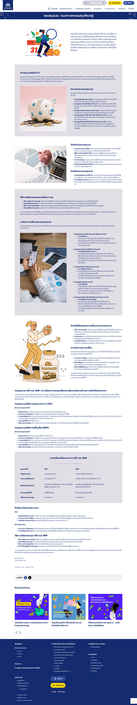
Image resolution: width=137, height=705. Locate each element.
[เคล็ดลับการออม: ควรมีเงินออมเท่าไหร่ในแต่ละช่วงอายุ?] (32, 595)
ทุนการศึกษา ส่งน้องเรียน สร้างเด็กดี (64, 652)
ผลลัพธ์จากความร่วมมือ (97, 644)
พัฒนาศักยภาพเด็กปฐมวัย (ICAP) (63, 647)
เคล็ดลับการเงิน (30, 567)
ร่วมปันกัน (94, 671)
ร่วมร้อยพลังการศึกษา (97, 665)
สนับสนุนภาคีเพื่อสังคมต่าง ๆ (62, 671)
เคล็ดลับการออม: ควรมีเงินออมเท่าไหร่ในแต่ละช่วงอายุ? (31, 624)
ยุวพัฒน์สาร (20, 680)
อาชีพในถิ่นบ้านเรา (22, 686)
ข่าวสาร (19, 656)
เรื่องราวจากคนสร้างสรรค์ (24, 700)
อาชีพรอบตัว (23, 689)
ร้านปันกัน (57, 668)
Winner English (58, 663)
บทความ (19, 654)
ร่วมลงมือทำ (93, 654)
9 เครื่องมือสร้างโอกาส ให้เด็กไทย (63, 644)
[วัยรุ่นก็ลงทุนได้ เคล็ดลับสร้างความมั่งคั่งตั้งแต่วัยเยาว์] (69, 595)
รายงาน (19, 651)
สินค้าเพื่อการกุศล (96, 663)
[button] (16, 632)
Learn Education (59, 660)
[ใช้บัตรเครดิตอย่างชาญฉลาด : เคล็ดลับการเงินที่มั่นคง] (105, 595)
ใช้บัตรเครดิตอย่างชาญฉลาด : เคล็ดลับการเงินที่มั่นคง (104, 624)
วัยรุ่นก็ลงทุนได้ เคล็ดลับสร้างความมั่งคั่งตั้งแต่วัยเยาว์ (67, 624)
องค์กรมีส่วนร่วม (96, 668)
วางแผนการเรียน (22, 695)
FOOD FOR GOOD (59, 650)
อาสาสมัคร (94, 660)
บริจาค (93, 657)
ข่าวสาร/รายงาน (21, 648)
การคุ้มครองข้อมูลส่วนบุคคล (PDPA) (27, 668)
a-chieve (56, 666)
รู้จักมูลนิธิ (18, 644)
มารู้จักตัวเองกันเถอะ (23, 683)
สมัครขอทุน (59, 685)
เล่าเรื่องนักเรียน (95, 647)
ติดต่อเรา (18, 664)
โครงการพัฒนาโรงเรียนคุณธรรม (63, 655)
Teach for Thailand (59, 658)
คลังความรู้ (18, 677)
